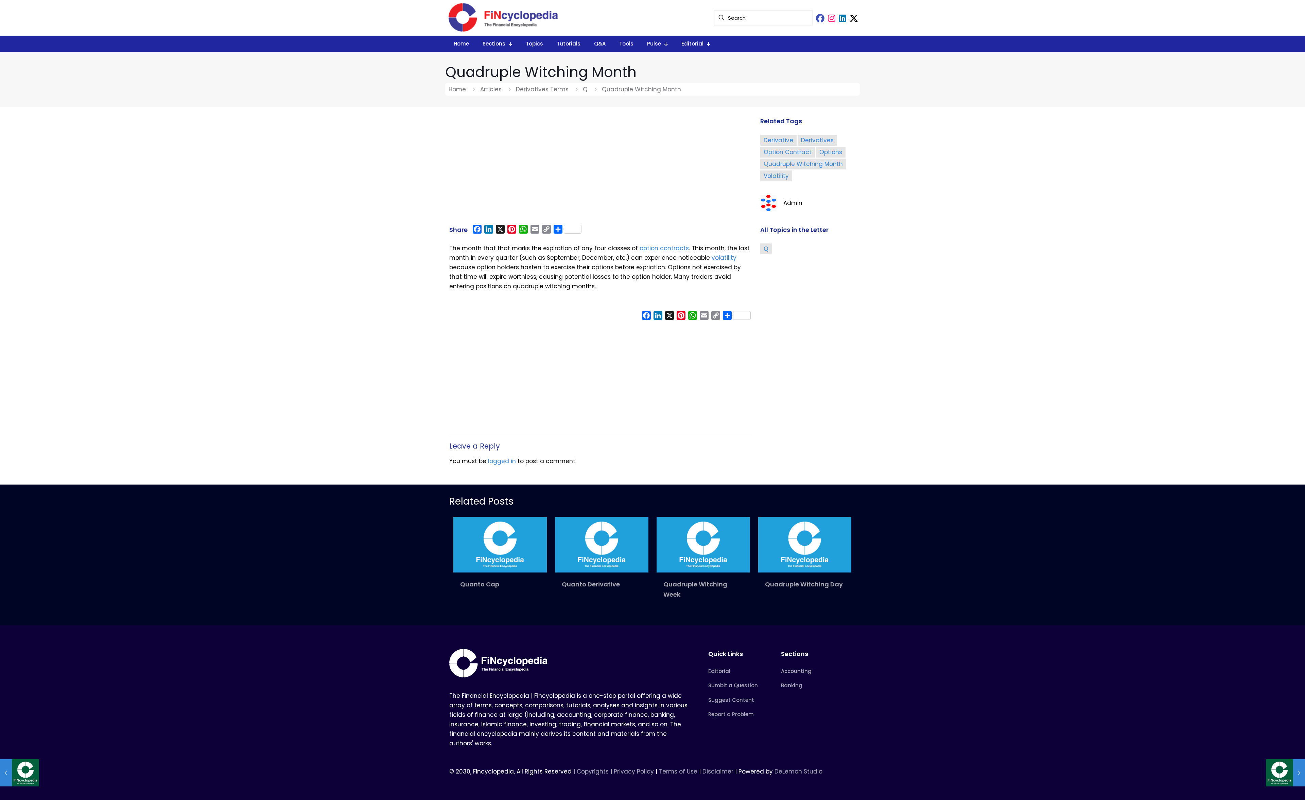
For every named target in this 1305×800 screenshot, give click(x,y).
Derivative (778, 140)
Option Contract (788, 152)
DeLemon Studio (798, 771)
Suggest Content (731, 700)
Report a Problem (731, 714)
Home (457, 89)
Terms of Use (678, 771)
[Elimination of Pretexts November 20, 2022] (19, 772)
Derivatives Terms (542, 89)
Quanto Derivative (591, 584)
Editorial (719, 671)
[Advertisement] (600, 168)
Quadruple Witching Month (803, 164)
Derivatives (817, 140)
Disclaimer (717, 771)
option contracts (664, 248)
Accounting (796, 671)
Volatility (776, 176)
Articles (491, 89)
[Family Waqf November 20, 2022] (1285, 772)
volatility (724, 258)
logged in (502, 461)
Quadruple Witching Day (804, 584)
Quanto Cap (479, 584)
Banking (791, 685)
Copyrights (593, 771)
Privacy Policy (634, 771)
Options (830, 152)
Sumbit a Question (733, 685)
